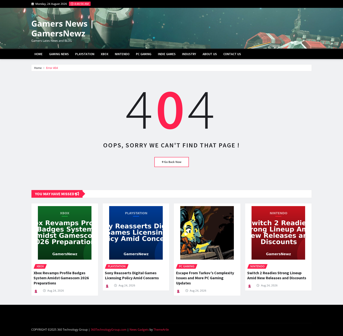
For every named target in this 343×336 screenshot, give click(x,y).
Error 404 (52, 68)
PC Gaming (143, 54)
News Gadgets (139, 330)
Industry (189, 54)
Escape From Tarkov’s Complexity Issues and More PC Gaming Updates (205, 278)
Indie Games (167, 54)
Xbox (104, 54)
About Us (210, 54)
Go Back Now (172, 162)
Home (38, 54)
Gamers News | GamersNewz (62, 28)
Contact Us (232, 54)
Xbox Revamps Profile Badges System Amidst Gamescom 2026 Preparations (61, 278)
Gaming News (59, 54)
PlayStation (84, 54)
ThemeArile (161, 330)
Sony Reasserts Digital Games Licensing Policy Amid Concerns (132, 275)
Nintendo (122, 54)
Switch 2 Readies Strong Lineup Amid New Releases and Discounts (276, 275)
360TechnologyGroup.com (108, 330)
